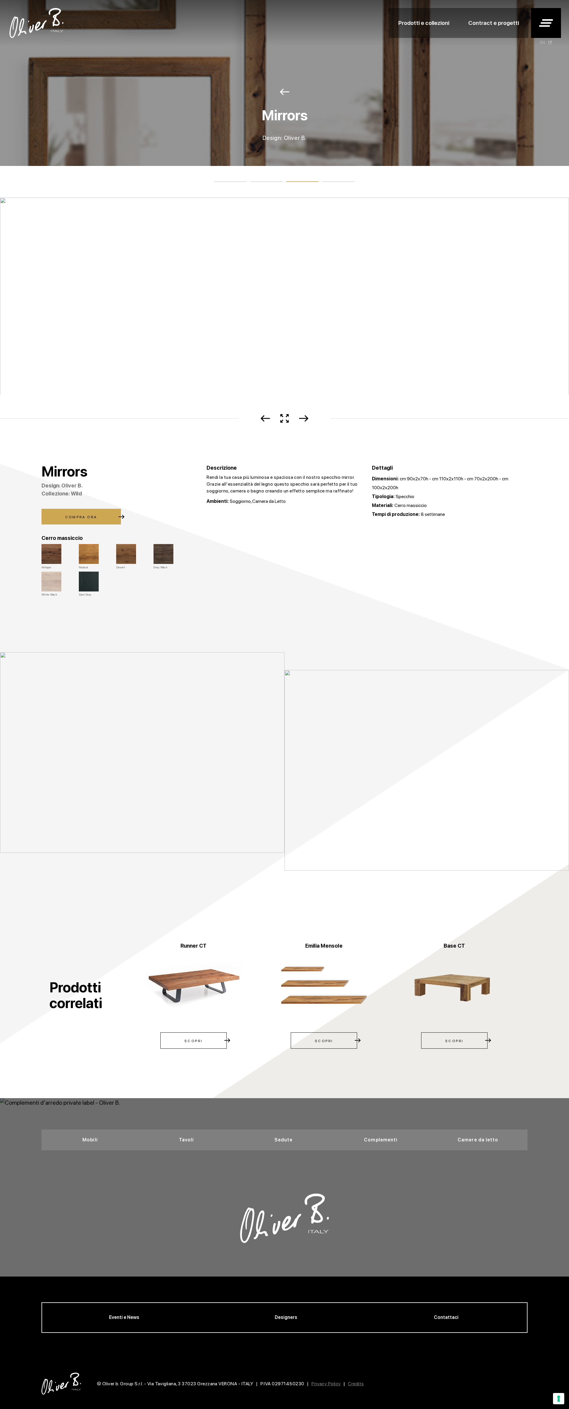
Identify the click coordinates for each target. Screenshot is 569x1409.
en (542, 42)
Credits (356, 1383)
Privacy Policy (326, 1383)
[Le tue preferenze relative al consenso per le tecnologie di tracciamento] (558, 1398)
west (284, 91)
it (550, 42)
